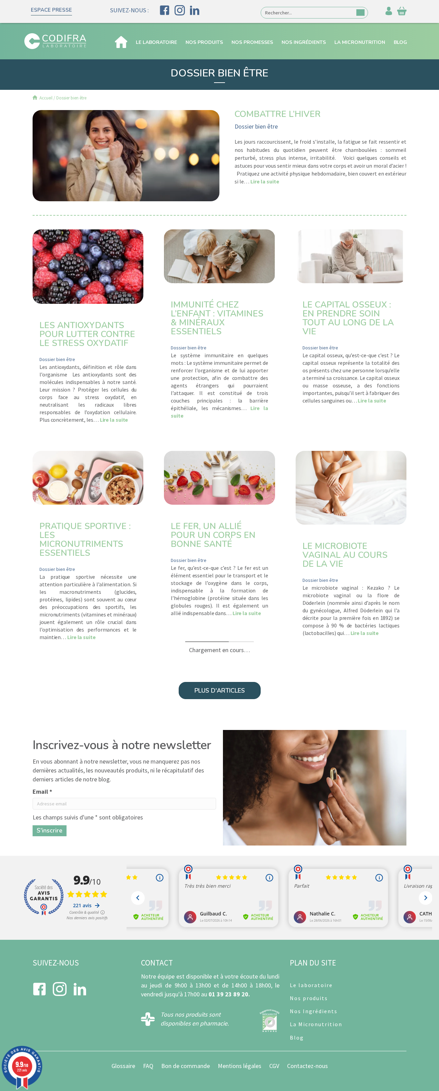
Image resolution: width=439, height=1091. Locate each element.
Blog (400, 42)
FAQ (148, 1066)
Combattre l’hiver (278, 114)
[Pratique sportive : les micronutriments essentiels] (88, 477)
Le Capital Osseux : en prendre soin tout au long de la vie (348, 318)
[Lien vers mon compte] (388, 12)
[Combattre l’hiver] (126, 155)
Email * (42, 791)
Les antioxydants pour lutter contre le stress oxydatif (87, 334)
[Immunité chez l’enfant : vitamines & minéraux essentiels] (219, 256)
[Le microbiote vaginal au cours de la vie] (351, 487)
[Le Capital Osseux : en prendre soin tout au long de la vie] (351, 256)
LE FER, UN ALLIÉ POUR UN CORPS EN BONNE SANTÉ (213, 535)
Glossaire (123, 1066)
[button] (51, 10)
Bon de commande (185, 1066)
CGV (274, 1066)
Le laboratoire (156, 42)
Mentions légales (239, 1066)
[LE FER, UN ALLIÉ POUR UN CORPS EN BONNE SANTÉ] (219, 477)
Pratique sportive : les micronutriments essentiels (85, 539)
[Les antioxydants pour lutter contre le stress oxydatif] (88, 265)
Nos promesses (252, 42)
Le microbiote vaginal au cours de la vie (345, 555)
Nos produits (204, 42)
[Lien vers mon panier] (401, 12)
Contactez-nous (307, 1066)
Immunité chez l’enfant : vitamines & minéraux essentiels (217, 318)
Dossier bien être (256, 126)
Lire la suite (264, 181)
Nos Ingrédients (304, 42)
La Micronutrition (359, 42)
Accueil (45, 98)
